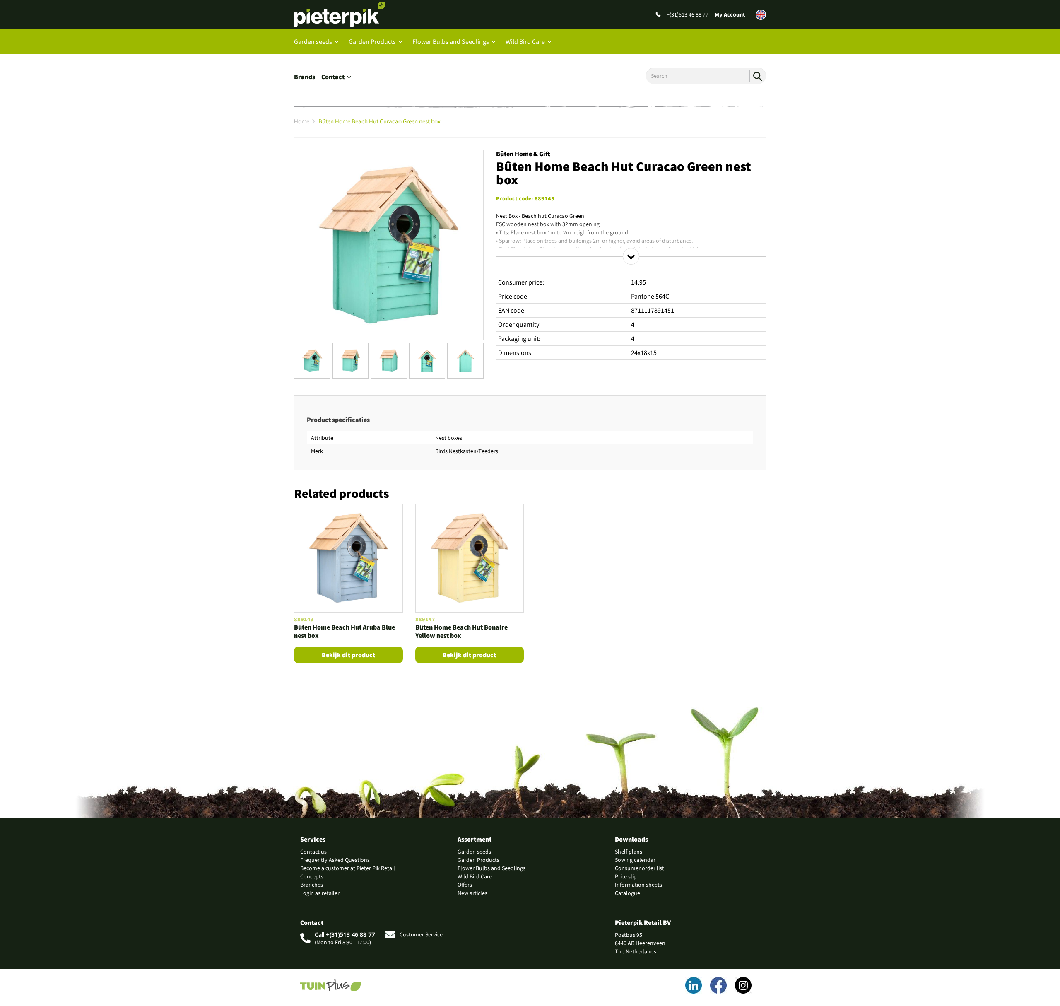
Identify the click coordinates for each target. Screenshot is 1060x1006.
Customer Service (421, 934)
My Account (730, 14)
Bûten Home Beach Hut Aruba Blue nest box (344, 631)
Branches (311, 884)
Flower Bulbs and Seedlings (450, 41)
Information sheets (638, 884)
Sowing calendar (635, 860)
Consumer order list (639, 868)
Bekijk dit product (348, 655)
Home (301, 121)
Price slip (626, 876)
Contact (332, 76)
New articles (472, 893)
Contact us (313, 851)
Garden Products (372, 41)
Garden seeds (313, 41)
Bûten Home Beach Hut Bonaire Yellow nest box (461, 631)
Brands (304, 76)
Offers (465, 884)
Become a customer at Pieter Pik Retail (347, 868)
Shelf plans (628, 851)
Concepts (311, 876)
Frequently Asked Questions (335, 860)
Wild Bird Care (525, 41)
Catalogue (627, 893)
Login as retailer (320, 893)
